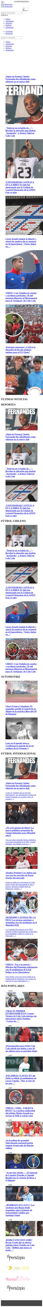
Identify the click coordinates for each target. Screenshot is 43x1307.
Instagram (9, 34)
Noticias (8, 25)
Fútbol (8, 19)
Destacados (10, 27)
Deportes (9, 23)
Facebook (9, 31)
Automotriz (10, 21)
